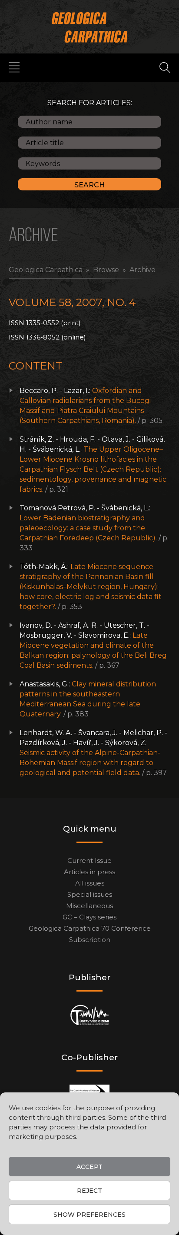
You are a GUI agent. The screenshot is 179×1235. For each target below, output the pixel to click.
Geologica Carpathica (46, 270)
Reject (89, 1191)
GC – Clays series (89, 917)
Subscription (89, 939)
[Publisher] (89, 1015)
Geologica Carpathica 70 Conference (90, 928)
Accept (89, 1167)
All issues (89, 883)
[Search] (164, 66)
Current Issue (89, 860)
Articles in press (89, 872)
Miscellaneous (89, 906)
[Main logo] (90, 27)
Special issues (89, 894)
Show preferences (89, 1214)
